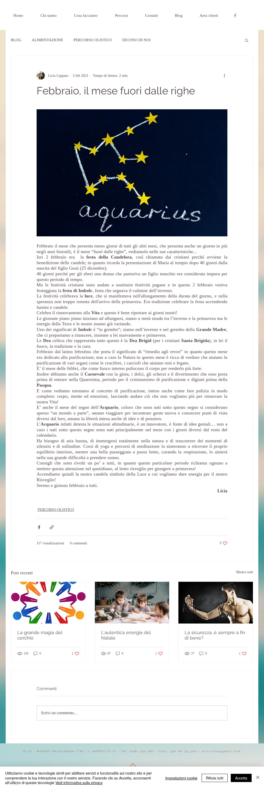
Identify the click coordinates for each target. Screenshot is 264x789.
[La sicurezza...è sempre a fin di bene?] (215, 603)
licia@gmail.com (226, 751)
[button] (246, 40)
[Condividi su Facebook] (39, 527)
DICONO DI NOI (136, 40)
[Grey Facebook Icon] (235, 15)
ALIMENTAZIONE (47, 40)
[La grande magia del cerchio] (48, 603)
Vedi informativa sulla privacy (79, 782)
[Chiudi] (258, 778)
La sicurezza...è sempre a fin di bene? (215, 635)
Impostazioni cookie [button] (181, 777)
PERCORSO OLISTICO (92, 40)
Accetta (241, 777)
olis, (206, 751)
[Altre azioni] (224, 75)
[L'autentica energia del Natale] (132, 603)
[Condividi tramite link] (51, 527)
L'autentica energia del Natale (126, 635)
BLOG (16, 40)
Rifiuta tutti (214, 777)
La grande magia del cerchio (39, 635)
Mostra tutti (244, 572)
